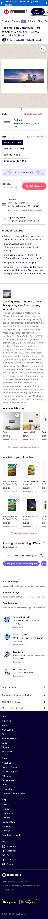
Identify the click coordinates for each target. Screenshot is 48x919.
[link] (21, 563)
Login (4, 743)
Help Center (8, 813)
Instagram (11, 846)
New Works (7, 730)
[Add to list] (43, 49)
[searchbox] (24, 555)
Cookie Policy (7, 890)
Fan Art (5, 725)
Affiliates (6, 776)
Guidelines (7, 817)
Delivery (6, 804)
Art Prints (7, 581)
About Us (6, 763)
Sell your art (8, 780)
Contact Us (7, 830)
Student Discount (10, 738)
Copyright (7, 826)
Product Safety (9, 822)
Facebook (11, 850)
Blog (4, 734)
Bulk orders (7, 751)
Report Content (9, 687)
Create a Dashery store (13, 793)
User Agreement (9, 882)
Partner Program (10, 771)
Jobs (4, 784)
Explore (5, 21)
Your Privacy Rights (11, 835)
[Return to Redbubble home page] (15, 11)
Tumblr (10, 859)
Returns (5, 809)
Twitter (10, 855)
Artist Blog (7, 789)
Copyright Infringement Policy (16, 695)
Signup (5, 747)
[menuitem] (5, 21)
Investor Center (9, 767)
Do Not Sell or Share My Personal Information (21, 886)
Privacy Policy (23, 882)
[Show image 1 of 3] (21, 109)
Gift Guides (7, 721)
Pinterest (11, 864)
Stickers (32, 21)
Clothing (18, 21)
